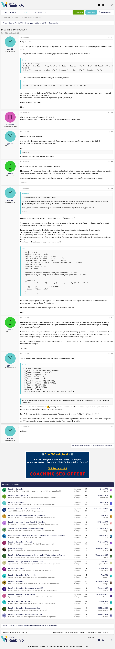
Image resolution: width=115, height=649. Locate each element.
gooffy (10, 511)
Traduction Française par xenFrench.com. (75, 646)
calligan (10, 557)
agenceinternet (13, 564)
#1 (112, 37)
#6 (112, 318)
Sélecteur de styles (9, 632)
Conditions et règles (71, 632)
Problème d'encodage (16, 489)
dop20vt (10, 577)
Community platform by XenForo (44, 646)
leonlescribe (12, 524)
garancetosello (13, 491)
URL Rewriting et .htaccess (34, 511)
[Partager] (108, 37)
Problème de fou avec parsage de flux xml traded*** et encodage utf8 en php (36, 555)
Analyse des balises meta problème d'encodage (26, 529)
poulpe (106, 524)
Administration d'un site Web (32, 537)
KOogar (105, 531)
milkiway (11, 537)
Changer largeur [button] (22, 632)
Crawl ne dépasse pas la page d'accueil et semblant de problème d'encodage (36, 535)
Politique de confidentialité (88, 632)
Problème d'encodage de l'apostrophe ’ (22, 575)
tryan (9, 597)
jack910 (10, 590)
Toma (106, 544)
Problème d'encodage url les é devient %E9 (24, 509)
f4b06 (10, 544)
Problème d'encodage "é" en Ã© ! (20, 542)
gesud (106, 491)
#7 (112, 354)
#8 (112, 426)
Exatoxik (10, 517)
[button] (46, 12)
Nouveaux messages (11, 17)
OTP (106, 537)
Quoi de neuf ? (38, 12)
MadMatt (11, 617)
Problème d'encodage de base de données (24, 608)
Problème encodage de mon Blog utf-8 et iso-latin (26, 522)
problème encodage (15, 549)
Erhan (10, 531)
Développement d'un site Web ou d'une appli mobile (46, 491)
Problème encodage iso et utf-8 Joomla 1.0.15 (25, 562)
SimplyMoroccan (13, 610)
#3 (112, 132)
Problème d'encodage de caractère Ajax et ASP (25, 588)
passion (10, 550)
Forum (24, 12)
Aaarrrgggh (104, 570)
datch (10, 570)
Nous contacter (58, 632)
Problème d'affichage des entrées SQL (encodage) (26, 515)
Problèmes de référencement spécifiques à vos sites (39, 498)
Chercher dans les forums (31, 17)
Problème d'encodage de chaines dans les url (25, 615)
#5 (112, 188)
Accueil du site (11, 12)
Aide (99, 632)
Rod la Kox (11, 584)
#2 (112, 112)
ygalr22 (5, 33)
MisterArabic (104, 498)
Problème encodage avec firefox (20, 601)
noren (10, 498)
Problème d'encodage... (16, 502)
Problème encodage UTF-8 (18, 496)
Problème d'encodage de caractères (21, 595)
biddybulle (105, 597)
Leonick (105, 504)
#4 (112, 162)
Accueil (105, 632)
